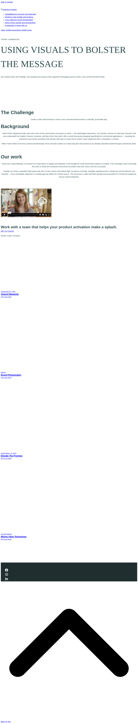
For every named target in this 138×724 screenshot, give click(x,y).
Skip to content (7, 2)
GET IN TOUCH (7, 231)
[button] (16, 30)
